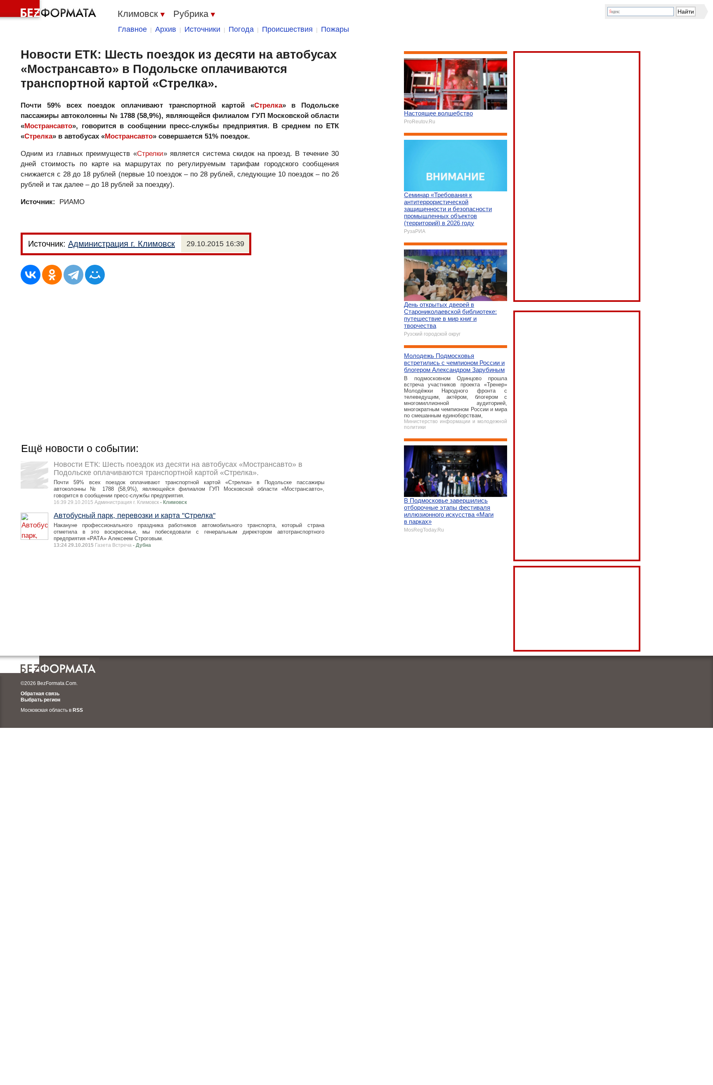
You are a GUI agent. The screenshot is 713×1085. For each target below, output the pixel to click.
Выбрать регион (40, 700)
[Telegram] (73, 275)
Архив (165, 29)
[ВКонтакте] (30, 275)
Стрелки (150, 154)
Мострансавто (48, 126)
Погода (241, 29)
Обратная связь (40, 694)
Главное (132, 29)
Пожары (335, 29)
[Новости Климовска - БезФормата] (49, 10)
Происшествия (287, 29)
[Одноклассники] (52, 275)
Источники (202, 29)
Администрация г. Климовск (121, 243)
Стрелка (268, 105)
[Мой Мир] (95, 275)
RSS (78, 710)
